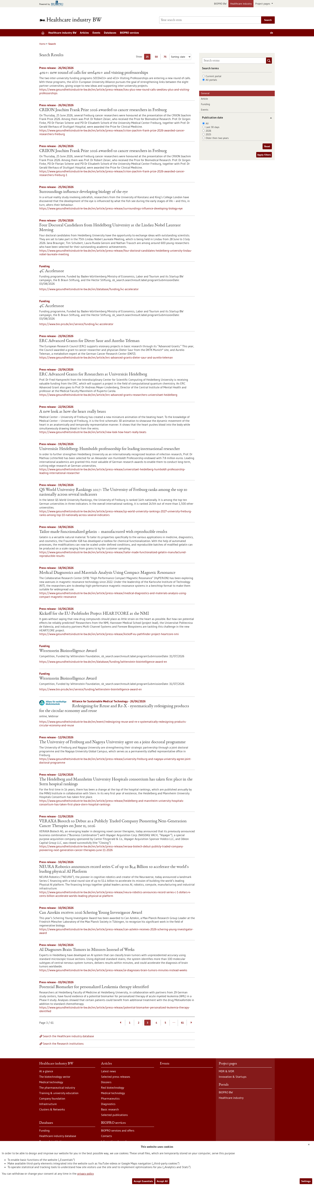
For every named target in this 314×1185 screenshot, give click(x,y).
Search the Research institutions (63, 1043)
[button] (269, 118)
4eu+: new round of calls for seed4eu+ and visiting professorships (93, 73)
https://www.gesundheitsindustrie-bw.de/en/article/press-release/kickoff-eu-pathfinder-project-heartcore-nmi (109, 634)
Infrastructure (48, 1104)
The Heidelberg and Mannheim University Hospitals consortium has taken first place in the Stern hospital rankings (115, 781)
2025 (208, 134)
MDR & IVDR (226, 1071)
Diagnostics (108, 1104)
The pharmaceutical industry (57, 1087)
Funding (205, 104)
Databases (110, 32)
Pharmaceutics (110, 1098)
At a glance (46, 1071)
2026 (208, 130)
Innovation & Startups (232, 1076)
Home (42, 43)
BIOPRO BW (220, 3)
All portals (211, 79)
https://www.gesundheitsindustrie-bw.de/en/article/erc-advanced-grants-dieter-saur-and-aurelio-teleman (106, 357)
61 (182, 1022)
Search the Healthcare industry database (68, 1036)
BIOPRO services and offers (117, 1130)
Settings (306, 1181)
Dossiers (106, 1082)
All (207, 123)
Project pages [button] (263, 3)
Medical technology (51, 1082)
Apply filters (264, 154)
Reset (267, 146)
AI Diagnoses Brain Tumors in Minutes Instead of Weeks (86, 950)
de (271, 32)
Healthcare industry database (57, 1136)
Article (204, 98)
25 (148, 57)
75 (166, 57)
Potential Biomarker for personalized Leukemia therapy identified (94, 987)
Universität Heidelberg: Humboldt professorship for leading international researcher (109, 449)
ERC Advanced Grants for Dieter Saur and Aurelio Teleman (89, 341)
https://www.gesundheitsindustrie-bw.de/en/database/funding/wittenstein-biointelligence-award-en (103, 661)
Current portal (213, 76)
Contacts (106, 1136)
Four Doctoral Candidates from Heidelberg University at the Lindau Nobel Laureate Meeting (110, 227)
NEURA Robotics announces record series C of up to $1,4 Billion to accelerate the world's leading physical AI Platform (114, 869)
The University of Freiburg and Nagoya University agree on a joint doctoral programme (112, 742)
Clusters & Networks (52, 1109)
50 (157, 57)
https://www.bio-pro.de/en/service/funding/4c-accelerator (76, 324)
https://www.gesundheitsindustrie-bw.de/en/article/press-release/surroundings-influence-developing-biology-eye (111, 208)
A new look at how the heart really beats (72, 412)
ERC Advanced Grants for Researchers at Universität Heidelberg (93, 374)
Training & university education (58, 1093)
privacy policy (85, 1173)
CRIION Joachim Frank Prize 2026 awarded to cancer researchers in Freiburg (103, 110)
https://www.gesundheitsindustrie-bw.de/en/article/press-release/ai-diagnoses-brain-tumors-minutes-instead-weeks (113, 970)
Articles (84, 32)
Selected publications (114, 1115)
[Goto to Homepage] (72, 20)
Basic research (110, 1109)
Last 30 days (212, 127)
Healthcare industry (241, 3)
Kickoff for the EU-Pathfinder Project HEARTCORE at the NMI (94, 614)
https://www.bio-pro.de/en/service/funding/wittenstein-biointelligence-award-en (90, 689)
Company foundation (52, 1098)
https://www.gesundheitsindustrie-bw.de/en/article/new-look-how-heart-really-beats (92, 432)
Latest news (108, 1071)
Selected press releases (115, 1076)
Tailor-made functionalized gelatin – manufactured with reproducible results (103, 532)
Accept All (162, 1181)
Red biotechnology (112, 1087)
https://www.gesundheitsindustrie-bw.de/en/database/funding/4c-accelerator (89, 289)
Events (96, 32)
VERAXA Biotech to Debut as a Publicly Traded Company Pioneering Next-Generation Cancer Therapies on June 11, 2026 (113, 823)
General (205, 93)
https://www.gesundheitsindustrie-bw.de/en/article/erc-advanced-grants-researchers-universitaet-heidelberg (108, 395)
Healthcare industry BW (62, 32)
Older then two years (217, 138)
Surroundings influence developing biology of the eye (83, 192)
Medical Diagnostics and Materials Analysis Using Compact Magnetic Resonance (107, 573)
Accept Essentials (143, 1181)
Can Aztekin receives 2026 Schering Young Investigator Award (90, 913)
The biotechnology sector (54, 1076)
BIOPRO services (129, 32)
